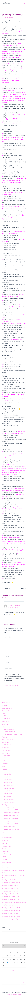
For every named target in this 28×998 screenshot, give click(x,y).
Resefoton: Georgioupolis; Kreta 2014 (13, 919)
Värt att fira (5, 868)
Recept (4, 772)
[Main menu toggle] (24, 3)
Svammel (4, 843)
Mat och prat (6, 753)
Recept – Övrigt (8, 796)
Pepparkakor (7, 744)
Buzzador (5, 705)
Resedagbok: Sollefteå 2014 (10, 891)
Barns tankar (6, 702)
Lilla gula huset (6, 750)
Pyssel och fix (6, 769)
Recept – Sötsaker (9, 802)
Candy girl (6, 3)
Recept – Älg (7, 774)
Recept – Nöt (8, 793)
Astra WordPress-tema (14, 994)
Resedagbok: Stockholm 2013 (11, 908)
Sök (3, 980)
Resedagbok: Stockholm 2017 (11, 913)
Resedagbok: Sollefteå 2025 (10, 899)
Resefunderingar (7, 837)
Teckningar (5, 849)
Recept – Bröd (8, 777)
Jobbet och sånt (7, 727)
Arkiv (3, 927)
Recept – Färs (8, 779)
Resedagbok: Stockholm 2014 (11, 910)
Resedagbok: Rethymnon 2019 (11, 882)
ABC (3, 832)
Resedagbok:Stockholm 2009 (11, 916)
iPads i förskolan (10, 731)
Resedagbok (5, 805)
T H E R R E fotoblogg (14, 605)
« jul (13, 970)
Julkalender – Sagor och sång (14, 734)
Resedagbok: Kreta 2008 (11, 815)
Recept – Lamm (8, 791)
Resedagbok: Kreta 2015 (11, 821)
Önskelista (5, 763)
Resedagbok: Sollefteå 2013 (10, 888)
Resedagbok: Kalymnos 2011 (12, 812)
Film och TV (5, 711)
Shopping (5, 840)
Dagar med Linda (7, 708)
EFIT (5, 716)
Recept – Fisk (8, 782)
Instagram (7, 718)
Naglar (4, 761)
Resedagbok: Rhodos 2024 (10, 885)
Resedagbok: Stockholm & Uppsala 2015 (14, 902)
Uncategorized (6, 862)
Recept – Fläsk (8, 785)
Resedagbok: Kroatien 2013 (12, 829)
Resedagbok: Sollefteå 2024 (10, 896)
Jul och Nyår (6, 742)
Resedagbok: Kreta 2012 (11, 818)
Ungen (4, 865)
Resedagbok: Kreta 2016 (11, 823)
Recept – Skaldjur (9, 799)
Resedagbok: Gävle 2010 (11, 810)
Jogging (4, 737)
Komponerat (5, 747)
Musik (3, 758)
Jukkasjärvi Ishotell (8, 739)
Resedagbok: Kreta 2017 (11, 826)
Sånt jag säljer (8, 854)
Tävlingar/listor (6, 846)
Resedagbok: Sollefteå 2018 (10, 894)
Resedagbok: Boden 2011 (11, 807)
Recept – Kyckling (9, 788)
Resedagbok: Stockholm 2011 (10, 905)
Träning (4, 856)
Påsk (3, 766)
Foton (4, 713)
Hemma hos (5, 721)
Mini (3, 835)
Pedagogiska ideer (9, 729)
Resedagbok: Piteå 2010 (9, 880)
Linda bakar (7, 755)
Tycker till (5, 859)
